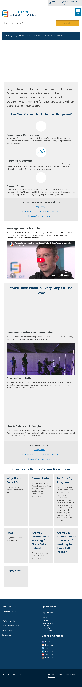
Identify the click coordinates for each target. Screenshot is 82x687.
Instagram (49, 645)
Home (7, 36)
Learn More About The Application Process (39, 211)
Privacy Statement (9, 675)
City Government (22, 36)
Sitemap (21, 675)
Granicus (51, 677)
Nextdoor (49, 658)
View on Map (7, 630)
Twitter (48, 648)
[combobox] (65, 3)
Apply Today (39, 207)
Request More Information (39, 216)
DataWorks (46, 625)
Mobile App (47, 628)
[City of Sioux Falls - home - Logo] (19, 13)
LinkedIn (49, 651)
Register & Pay (48, 623)
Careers (37, 36)
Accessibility (47, 631)
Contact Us (6, 635)
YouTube (49, 655)
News (44, 618)
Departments (47, 613)
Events (45, 620)
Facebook (49, 642)
